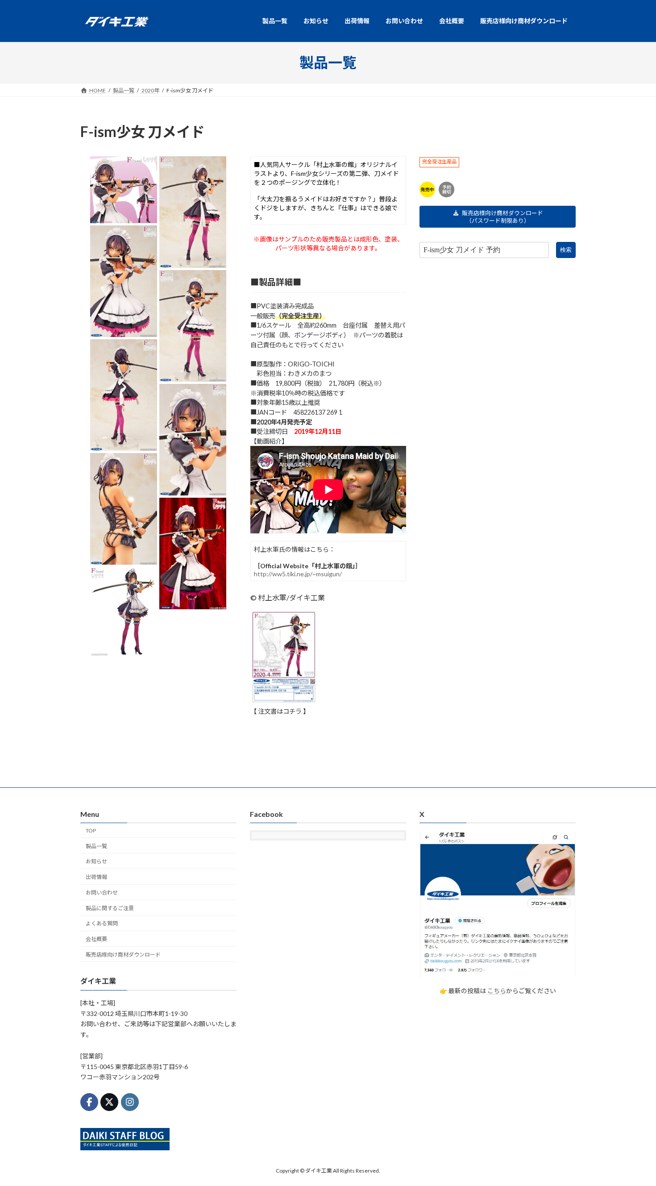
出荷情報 (96, 877)
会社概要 (96, 939)
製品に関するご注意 (110, 907)
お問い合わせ (102, 892)
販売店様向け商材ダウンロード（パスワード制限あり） (502, 216)
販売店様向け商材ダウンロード (123, 954)
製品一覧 (96, 845)
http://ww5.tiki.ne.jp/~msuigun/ (298, 574)
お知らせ (96, 861)
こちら (496, 991)
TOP (91, 830)
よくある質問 (102, 923)
